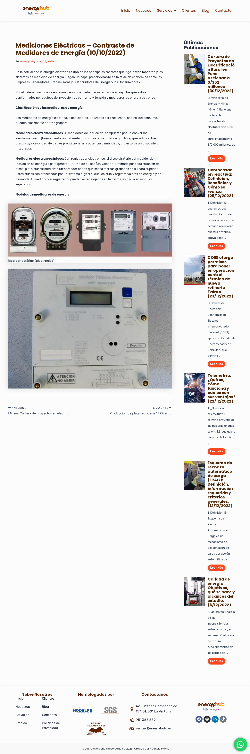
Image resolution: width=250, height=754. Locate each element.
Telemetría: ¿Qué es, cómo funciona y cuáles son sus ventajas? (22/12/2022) (221, 388)
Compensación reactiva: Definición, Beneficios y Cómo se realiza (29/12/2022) (221, 183)
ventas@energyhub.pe (153, 728)
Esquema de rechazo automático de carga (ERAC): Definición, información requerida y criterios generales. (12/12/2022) (220, 484)
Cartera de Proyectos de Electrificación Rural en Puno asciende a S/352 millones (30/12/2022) (221, 73)
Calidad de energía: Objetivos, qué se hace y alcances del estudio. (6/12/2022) (221, 592)
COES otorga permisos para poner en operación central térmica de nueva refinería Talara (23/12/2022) (221, 276)
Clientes (189, 10)
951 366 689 (146, 720)
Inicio (125, 10)
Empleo (21, 723)
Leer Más (216, 158)
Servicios (164, 10)
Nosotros (143, 10)
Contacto (223, 10)
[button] (166, 10)
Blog (205, 10)
